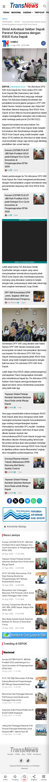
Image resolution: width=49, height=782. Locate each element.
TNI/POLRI (39, 12)
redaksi (14, 42)
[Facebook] (21, 760)
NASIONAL (16, 12)
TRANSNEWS (7, 22)
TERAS (6, 12)
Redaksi (10, 754)
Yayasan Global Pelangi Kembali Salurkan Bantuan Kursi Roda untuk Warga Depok (18, 399)
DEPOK (17, 22)
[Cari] (44, 6)
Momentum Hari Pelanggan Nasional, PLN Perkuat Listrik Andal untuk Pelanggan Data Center (17, 697)
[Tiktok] (28, 760)
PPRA (29, 754)
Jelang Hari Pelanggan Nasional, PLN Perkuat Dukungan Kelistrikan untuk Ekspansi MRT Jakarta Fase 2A (17, 728)
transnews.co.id (17, 86)
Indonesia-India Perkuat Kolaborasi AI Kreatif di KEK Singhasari (18, 711)
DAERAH (27, 12)
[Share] (43, 43)
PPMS (17, 754)
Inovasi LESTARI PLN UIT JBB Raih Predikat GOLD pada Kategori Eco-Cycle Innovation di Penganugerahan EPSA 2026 (17, 158)
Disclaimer (37, 754)
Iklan (23, 754)
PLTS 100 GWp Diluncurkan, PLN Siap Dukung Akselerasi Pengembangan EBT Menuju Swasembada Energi (17, 681)
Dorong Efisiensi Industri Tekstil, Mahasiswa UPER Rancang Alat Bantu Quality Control (17, 463)
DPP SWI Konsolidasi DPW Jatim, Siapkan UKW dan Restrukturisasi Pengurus (17, 296)
